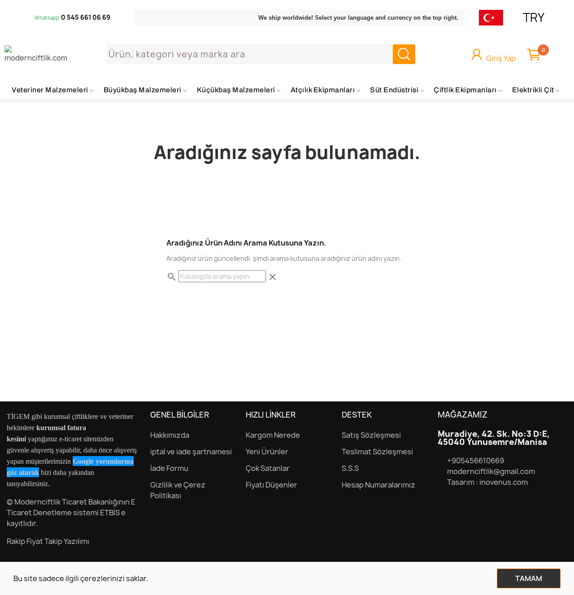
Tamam (528, 578)
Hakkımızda (169, 435)
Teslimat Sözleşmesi (377, 452)
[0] (534, 54)
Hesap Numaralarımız (378, 485)
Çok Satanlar (268, 468)
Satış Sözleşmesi (371, 435)
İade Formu (169, 468)
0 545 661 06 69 (85, 17)
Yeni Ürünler (267, 452)
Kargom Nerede (273, 435)
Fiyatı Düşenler (271, 485)
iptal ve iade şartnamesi (191, 452)
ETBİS (110, 512)
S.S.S (350, 468)
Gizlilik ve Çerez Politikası (177, 490)
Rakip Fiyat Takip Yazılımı (48, 541)
